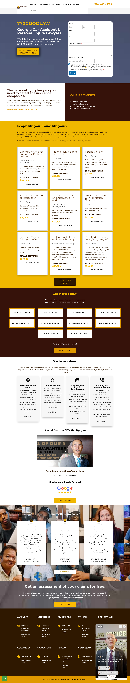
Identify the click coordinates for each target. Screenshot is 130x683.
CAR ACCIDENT (79, 313)
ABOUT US (33, 4)
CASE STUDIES (67, 4)
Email (71, 30)
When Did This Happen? (77, 57)
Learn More (27, 416)
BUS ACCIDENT (50, 313)
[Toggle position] (120, 626)
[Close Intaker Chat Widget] (124, 626)
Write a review (65, 500)
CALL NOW (65, 604)
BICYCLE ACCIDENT (22, 313)
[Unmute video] (98, 626)
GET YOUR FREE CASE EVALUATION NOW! (28, 51)
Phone (71, 37)
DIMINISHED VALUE (108, 313)
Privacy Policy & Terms (83, 68)
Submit (72, 73)
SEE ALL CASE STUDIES (65, 281)
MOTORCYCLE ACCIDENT (22, 323)
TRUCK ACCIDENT (50, 334)
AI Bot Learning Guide (79, 679)
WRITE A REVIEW (65, 572)
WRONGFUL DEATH (79, 334)
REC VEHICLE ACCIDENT (79, 323)
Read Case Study (32, 184)
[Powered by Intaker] (115, 679)
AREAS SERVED (56, 4)
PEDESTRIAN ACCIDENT (50, 323)
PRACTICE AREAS (44, 4)
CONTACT (33, 11)
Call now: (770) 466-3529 (65, 475)
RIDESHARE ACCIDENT (108, 323)
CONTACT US (65, 351)
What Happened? (75, 44)
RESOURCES (76, 4)
